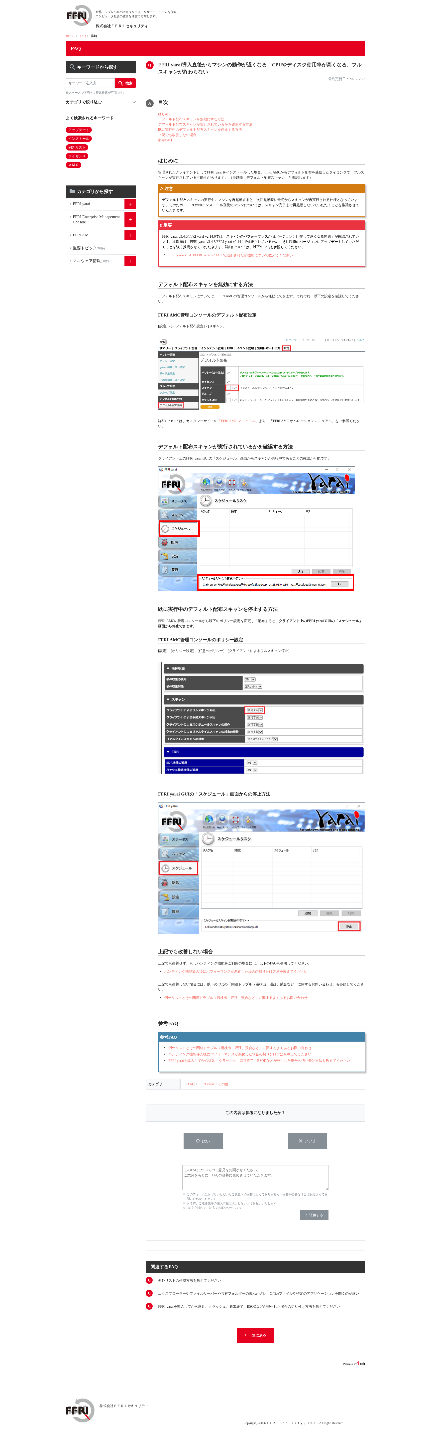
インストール (78, 139)
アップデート (78, 130)
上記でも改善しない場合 (177, 135)
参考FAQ (165, 140)
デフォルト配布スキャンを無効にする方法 (191, 119)
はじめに (165, 114)
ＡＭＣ (73, 165)
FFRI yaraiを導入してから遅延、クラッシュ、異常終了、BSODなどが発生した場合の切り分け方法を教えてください (259, 1061)
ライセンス (77, 156)
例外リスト (77, 147)
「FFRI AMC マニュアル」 (238, 421)
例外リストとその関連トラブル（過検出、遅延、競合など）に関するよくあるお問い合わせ (236, 998)
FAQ (83, 36)
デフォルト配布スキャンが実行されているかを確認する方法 (205, 124)
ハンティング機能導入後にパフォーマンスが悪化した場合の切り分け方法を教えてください (236, 971)
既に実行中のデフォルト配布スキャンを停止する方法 (200, 130)
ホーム (70, 36)
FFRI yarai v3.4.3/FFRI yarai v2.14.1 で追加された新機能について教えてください (230, 255)
